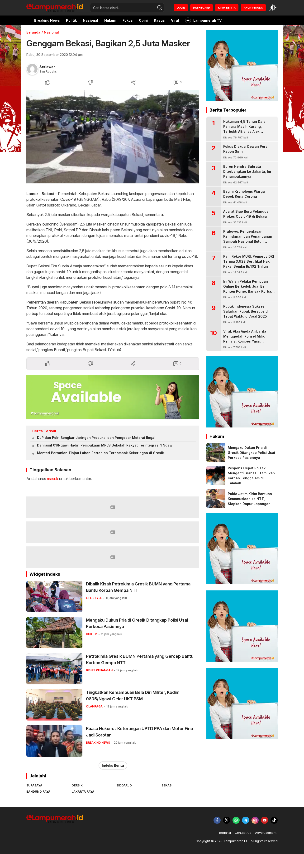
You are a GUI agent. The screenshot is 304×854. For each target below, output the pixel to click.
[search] (159, 7)
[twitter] (226, 820)
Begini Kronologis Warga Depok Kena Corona (244, 193)
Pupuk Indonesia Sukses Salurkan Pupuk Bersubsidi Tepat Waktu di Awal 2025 (246, 311)
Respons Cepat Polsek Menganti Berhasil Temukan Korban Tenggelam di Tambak (251, 475)
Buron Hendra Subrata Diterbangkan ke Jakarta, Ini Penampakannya (247, 171)
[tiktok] (274, 820)
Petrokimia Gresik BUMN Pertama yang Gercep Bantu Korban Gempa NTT (139, 659)
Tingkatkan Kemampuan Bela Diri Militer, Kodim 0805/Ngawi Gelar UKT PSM (133, 695)
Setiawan (47, 67)
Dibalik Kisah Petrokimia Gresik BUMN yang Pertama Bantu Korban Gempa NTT (138, 587)
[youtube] (264, 820)
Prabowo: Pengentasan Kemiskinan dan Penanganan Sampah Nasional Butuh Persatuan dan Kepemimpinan (248, 238)
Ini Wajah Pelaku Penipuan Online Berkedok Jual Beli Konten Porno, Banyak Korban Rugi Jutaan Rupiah (248, 288)
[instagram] (255, 820)
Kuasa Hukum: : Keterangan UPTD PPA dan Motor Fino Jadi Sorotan (139, 731)
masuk (52, 478)
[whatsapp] (236, 820)
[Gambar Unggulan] (112, 136)
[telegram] (245, 820)
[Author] (32, 69)
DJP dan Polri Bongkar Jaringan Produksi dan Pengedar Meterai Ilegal (96, 438)
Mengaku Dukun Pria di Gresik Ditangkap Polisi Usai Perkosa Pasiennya (137, 623)
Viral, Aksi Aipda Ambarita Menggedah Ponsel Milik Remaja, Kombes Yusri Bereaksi (244, 338)
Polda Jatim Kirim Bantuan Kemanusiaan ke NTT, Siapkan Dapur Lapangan (250, 499)
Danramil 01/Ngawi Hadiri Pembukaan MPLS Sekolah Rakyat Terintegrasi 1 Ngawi (105, 445)
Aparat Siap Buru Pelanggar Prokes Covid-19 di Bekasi (246, 213)
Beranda (33, 32)
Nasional (51, 32)
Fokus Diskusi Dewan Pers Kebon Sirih (245, 148)
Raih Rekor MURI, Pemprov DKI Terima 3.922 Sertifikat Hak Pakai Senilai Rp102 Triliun (248, 261)
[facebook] (217, 820)
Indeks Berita (113, 765)
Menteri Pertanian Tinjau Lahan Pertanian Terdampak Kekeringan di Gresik (100, 453)
